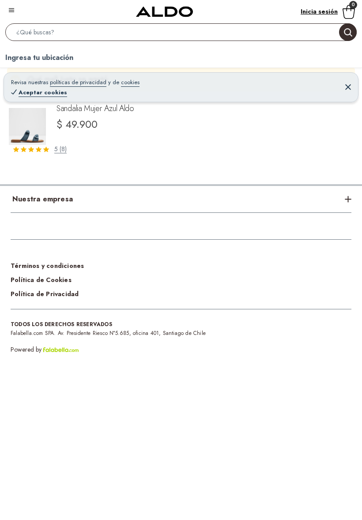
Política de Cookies (41, 279)
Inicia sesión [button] (319, 11)
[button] (181, 34)
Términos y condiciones (47, 265)
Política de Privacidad (45, 294)
